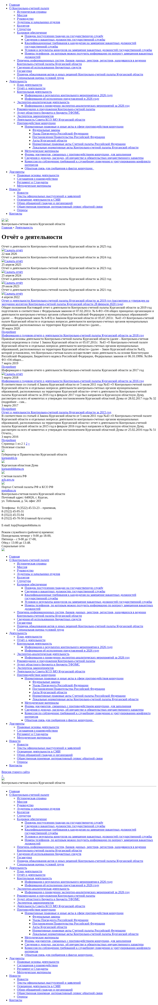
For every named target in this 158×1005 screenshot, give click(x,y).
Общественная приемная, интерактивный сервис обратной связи (60, 206)
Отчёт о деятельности (31, 88)
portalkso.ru (9, 490)
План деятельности (29, 84)
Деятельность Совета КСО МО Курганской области (51, 119)
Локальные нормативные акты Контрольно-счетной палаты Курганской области (85, 147)
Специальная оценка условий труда (40, 77)
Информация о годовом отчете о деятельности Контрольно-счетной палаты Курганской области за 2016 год (73, 381)
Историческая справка (31, 11)
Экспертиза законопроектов (35, 116)
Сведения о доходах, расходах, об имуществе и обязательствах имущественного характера (84, 158)
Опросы (22, 210)
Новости (15, 189)
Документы (16, 171)
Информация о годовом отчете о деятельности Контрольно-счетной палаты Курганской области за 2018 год (73, 335)
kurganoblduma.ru (13, 468)
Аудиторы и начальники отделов (38, 22)
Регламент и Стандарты (32, 182)
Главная (14, 4)
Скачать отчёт (14, 250)
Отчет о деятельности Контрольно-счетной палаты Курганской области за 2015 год (56, 412)
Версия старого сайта (16, 772)
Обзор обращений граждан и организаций (45, 203)
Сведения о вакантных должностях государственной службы (65, 39)
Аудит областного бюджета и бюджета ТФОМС (48, 112)
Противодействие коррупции (36, 123)
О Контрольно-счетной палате (29, 8)
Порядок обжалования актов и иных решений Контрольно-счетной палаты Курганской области (80, 74)
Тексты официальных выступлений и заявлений (49, 196)
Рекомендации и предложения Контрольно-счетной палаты (56, 109)
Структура (24, 29)
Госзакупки (24, 71)
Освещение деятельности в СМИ (39, 199)
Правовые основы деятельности (38, 175)
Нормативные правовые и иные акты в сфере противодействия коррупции (74, 126)
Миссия (22, 15)
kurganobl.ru (9, 458)
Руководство (25, 18)
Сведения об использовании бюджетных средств (49, 67)
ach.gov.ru (8, 479)
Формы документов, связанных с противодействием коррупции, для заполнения (78, 154)
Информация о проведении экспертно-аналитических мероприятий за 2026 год (77, 105)
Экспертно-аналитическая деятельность (43, 102)
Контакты (15, 213)
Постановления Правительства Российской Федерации (68, 137)
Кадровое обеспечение (32, 32)
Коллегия (23, 25)
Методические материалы (42, 151)
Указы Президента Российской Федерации (60, 133)
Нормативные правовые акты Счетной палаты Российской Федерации (79, 144)
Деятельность (18, 81)
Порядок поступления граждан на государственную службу (64, 36)
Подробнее (9, 332)
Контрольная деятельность (34, 91)
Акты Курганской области (49, 140)
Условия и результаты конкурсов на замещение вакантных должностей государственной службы (88, 50)
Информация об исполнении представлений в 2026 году (62, 98)
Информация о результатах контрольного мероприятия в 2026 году (69, 95)
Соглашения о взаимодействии (37, 178)
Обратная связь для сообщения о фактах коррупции (59, 168)
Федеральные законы (46, 130)
